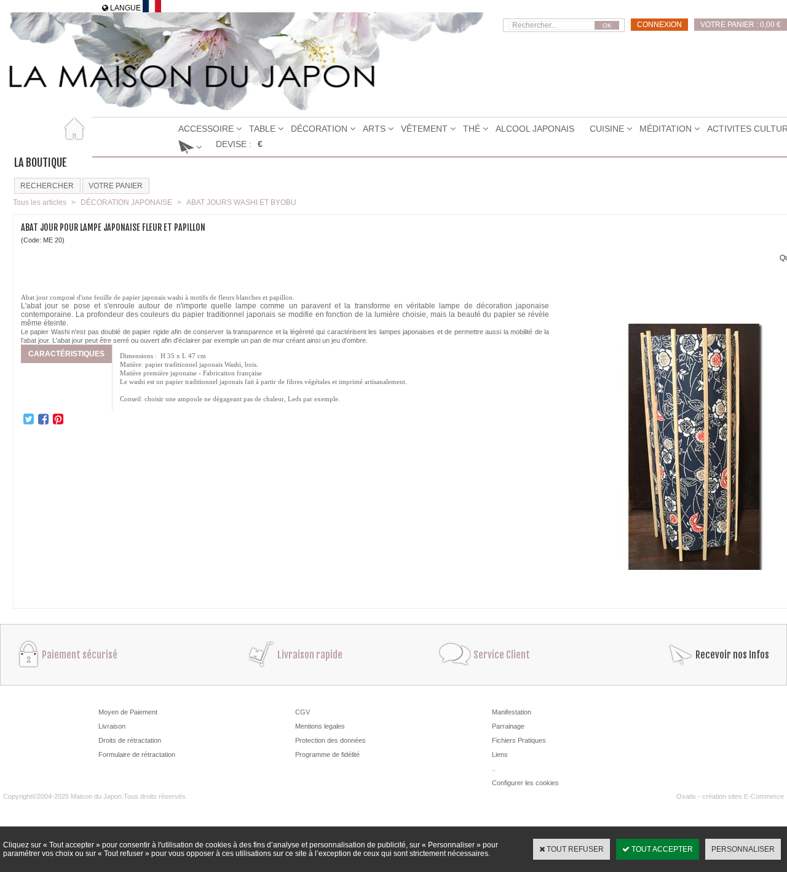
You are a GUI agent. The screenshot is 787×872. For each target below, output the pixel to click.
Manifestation (511, 712)
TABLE (262, 129)
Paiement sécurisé (79, 655)
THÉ (471, 129)
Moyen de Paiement (127, 712)
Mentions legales (320, 726)
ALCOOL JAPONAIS (535, 129)
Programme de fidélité (327, 754)
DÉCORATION (319, 129)
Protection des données (330, 740)
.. (494, 768)
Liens (500, 754)
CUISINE (607, 129)
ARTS (374, 129)
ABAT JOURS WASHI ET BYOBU (241, 202)
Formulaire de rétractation (136, 754)
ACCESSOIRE (206, 129)
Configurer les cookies (525, 782)
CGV (302, 712)
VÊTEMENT (424, 129)
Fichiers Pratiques (519, 740)
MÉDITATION (665, 129)
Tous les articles (39, 202)
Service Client (501, 655)
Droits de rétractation (129, 740)
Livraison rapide (309, 655)
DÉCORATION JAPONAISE (126, 202)
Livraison (111, 726)
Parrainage (508, 726)
